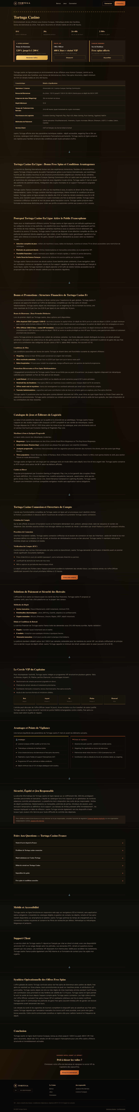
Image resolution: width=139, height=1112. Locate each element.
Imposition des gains (23, 873)
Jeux (65, 3)
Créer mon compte (69, 577)
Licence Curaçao (81, 1092)
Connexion (73, 3)
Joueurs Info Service (37, 821)
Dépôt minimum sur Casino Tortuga (28, 858)
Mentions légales (111, 1109)
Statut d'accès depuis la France (26, 843)
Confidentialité (121, 1109)
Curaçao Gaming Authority (96, 818)
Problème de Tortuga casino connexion (29, 850)
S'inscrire (120, 3)
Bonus (58, 3)
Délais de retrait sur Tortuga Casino (28, 865)
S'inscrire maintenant (69, 1072)
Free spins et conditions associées (27, 880)
